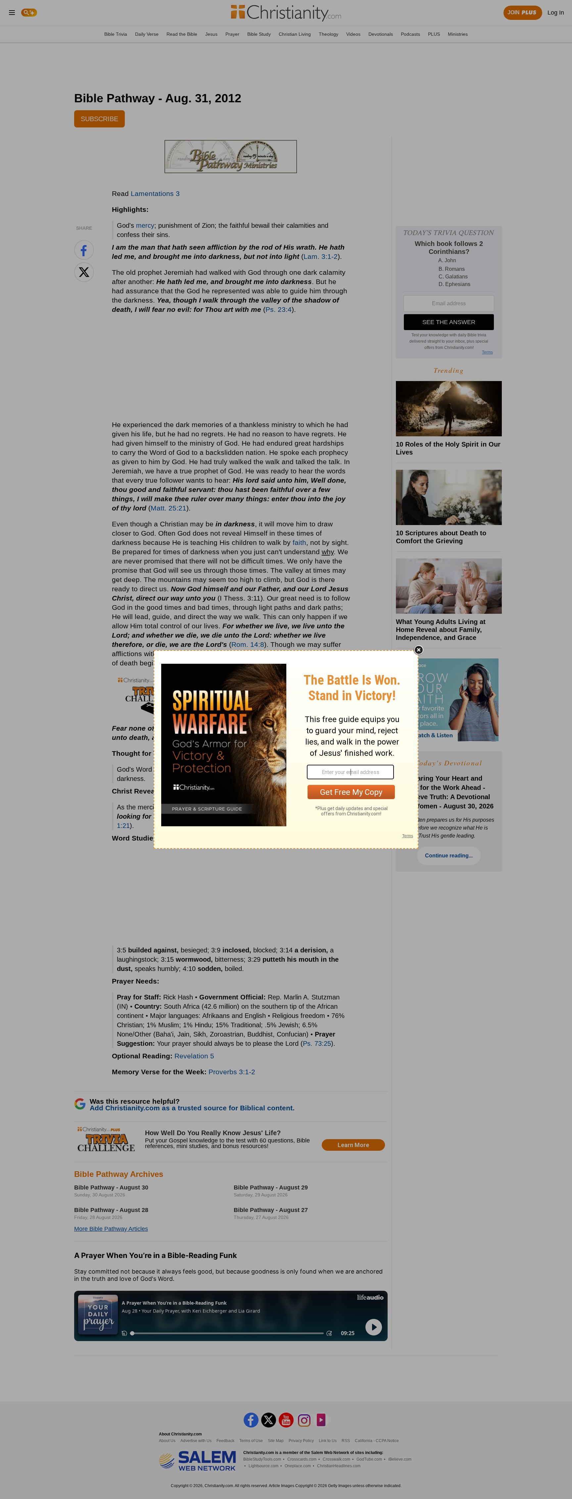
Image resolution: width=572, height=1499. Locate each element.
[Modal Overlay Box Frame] (286, 749)
